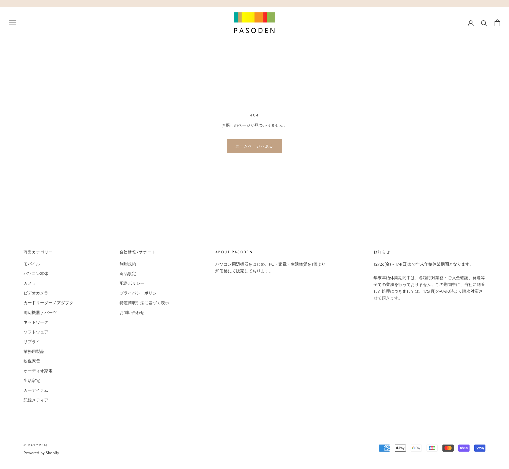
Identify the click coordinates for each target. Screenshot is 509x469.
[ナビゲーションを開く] (12, 22)
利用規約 (128, 264)
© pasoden (35, 445)
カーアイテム (36, 390)
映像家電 (32, 361)
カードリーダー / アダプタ (48, 303)
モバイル (32, 264)
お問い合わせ (132, 312)
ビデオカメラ (36, 293)
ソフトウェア (36, 332)
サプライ (32, 342)
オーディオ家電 (38, 371)
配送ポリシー (132, 283)
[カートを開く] (497, 22)
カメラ (30, 283)
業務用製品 (34, 351)
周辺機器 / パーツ (40, 312)
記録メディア (36, 400)
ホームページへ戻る (254, 146)
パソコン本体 (36, 274)
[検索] (484, 23)
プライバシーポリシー (140, 293)
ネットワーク (36, 322)
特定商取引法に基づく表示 (144, 303)
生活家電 (32, 381)
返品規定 (128, 274)
